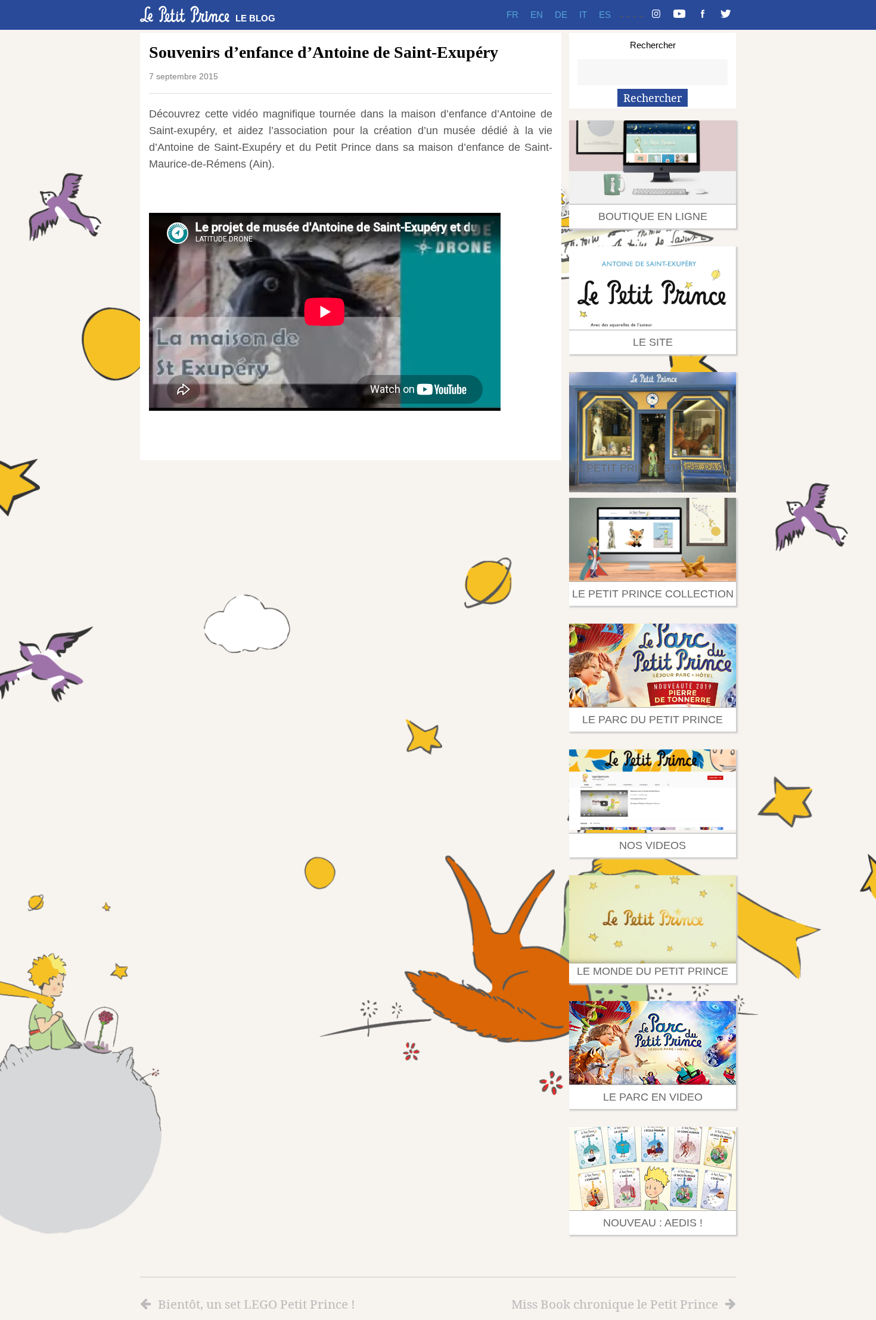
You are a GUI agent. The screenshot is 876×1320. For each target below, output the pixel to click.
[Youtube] (679, 15)
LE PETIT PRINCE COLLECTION (653, 594)
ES (605, 15)
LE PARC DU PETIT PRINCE (652, 720)
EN (536, 15)
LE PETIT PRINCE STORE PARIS (652, 468)
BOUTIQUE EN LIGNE (652, 216)
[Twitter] (726, 15)
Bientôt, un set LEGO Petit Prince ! (256, 1304)
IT (583, 15)
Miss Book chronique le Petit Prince (614, 1304)
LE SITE (653, 342)
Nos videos (652, 845)
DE (561, 15)
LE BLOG (255, 18)
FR (512, 15)
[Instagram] (656, 15)
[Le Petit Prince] (184, 14)
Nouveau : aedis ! (653, 1223)
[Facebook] (702, 15)
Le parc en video (653, 1097)
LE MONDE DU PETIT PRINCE (652, 971)
